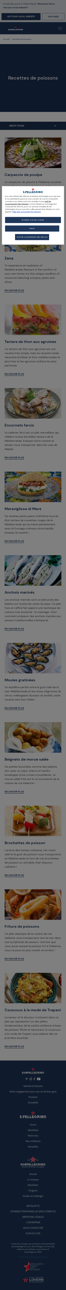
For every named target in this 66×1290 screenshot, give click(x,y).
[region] (33, 215)
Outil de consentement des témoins (32, 237)
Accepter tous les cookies (33, 220)
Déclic (32, 228)
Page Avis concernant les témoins (26, 212)
